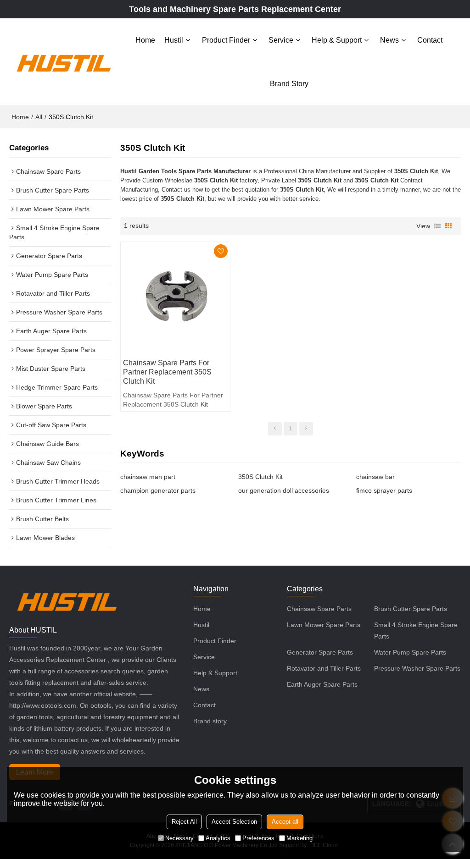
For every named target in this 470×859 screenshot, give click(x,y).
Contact (429, 40)
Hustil (173, 40)
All (38, 117)
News (389, 40)
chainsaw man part (147, 476)
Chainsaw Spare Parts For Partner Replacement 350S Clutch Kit (167, 372)
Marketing (299, 838)
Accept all (285, 821)
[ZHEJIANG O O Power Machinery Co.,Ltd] (63, 62)
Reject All (184, 821)
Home (145, 40)
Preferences (258, 838)
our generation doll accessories (283, 490)
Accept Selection (234, 821)
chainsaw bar (375, 476)
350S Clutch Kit (260, 476)
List (437, 226)
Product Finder (226, 40)
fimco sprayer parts (384, 490)
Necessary (179, 838)
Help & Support (337, 40)
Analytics (218, 838)
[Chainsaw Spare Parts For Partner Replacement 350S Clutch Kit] (175, 296)
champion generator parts (158, 490)
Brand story (289, 84)
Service (281, 40)
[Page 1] (275, 428)
